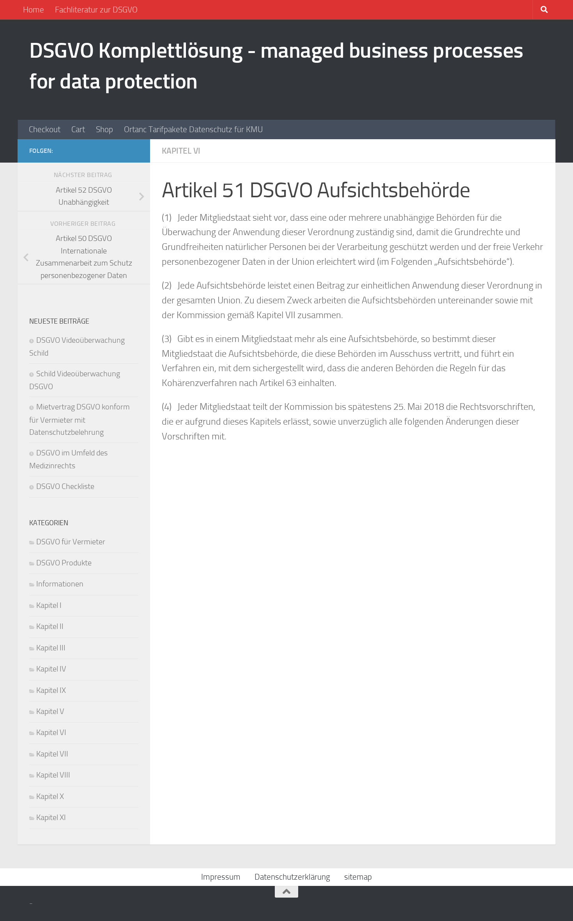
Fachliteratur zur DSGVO (96, 9)
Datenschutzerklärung (292, 877)
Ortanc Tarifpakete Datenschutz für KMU (193, 129)
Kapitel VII (52, 753)
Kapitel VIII (53, 774)
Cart (78, 129)
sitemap (358, 877)
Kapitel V (50, 711)
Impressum (221, 877)
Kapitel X (50, 796)
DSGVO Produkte (64, 562)
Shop (104, 129)
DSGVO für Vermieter (70, 541)
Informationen (59, 583)
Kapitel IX (51, 690)
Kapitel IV (51, 668)
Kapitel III (50, 647)
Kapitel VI (181, 151)
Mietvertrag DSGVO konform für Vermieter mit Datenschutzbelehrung (79, 419)
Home (33, 9)
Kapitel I (49, 605)
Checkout (44, 129)
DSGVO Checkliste (65, 486)
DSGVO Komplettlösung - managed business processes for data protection (276, 65)
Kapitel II (50, 626)
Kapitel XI (51, 817)
